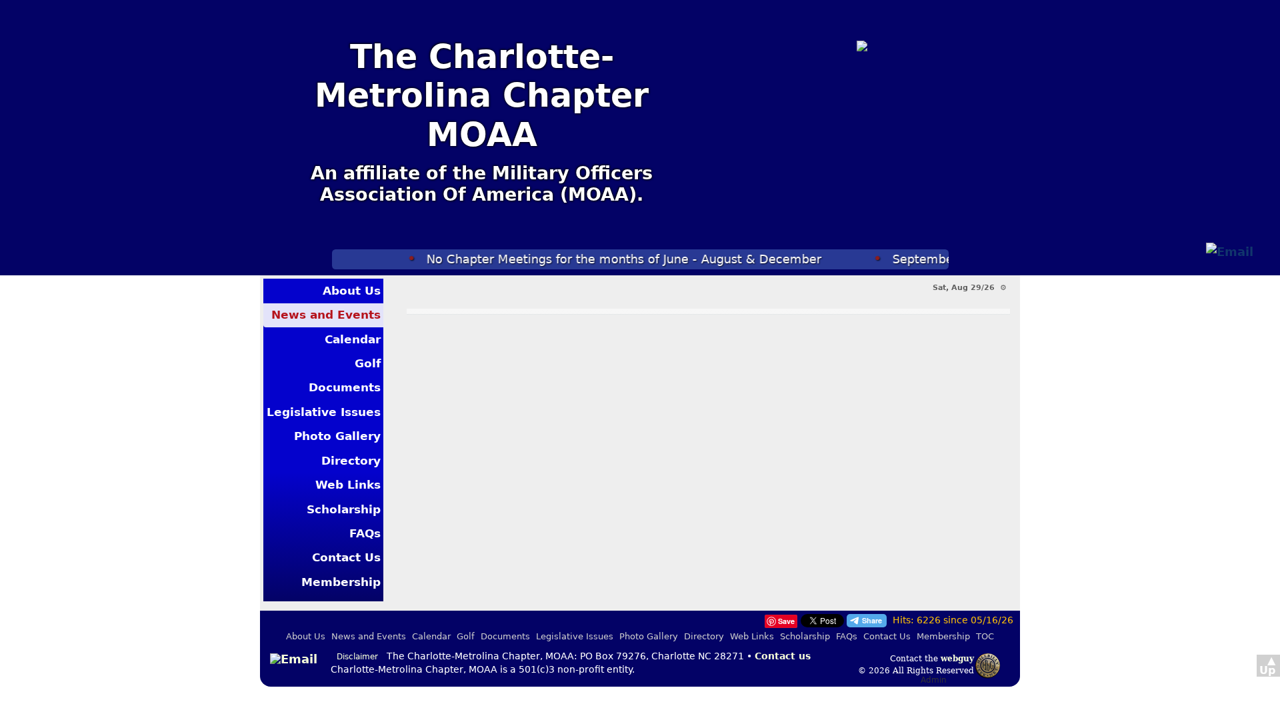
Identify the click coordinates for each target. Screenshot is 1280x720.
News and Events (326, 314)
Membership (341, 582)
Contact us (783, 656)
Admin (934, 680)
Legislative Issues (324, 412)
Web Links (348, 484)
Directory (351, 460)
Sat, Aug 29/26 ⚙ (970, 287)
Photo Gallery (337, 436)
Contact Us (346, 557)
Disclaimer (357, 656)
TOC (985, 636)
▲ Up (1267, 665)
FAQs (365, 533)
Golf (368, 363)
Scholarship (344, 509)
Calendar (353, 339)
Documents (345, 387)
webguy (957, 658)
